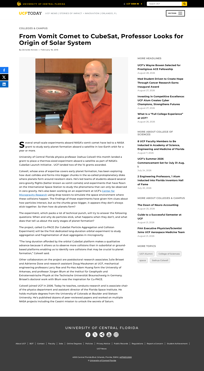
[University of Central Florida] (41, 3)
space (142, 260)
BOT (31, 343)
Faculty (51, 343)
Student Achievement (177, 343)
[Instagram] (116, 334)
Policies (89, 343)
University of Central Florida (102, 328)
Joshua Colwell (160, 260)
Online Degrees (74, 343)
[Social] (102, 334)
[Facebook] (88, 334)
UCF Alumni (146, 254)
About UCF (21, 343)
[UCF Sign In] (133, 3)
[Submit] (184, 4)
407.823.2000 (126, 357)
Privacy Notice (103, 343)
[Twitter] (95, 334)
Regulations (137, 343)
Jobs (61, 343)
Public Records (121, 343)
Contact (41, 343)
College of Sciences (169, 254)
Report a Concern (155, 343)
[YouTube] (109, 334)
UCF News (101, 349)
